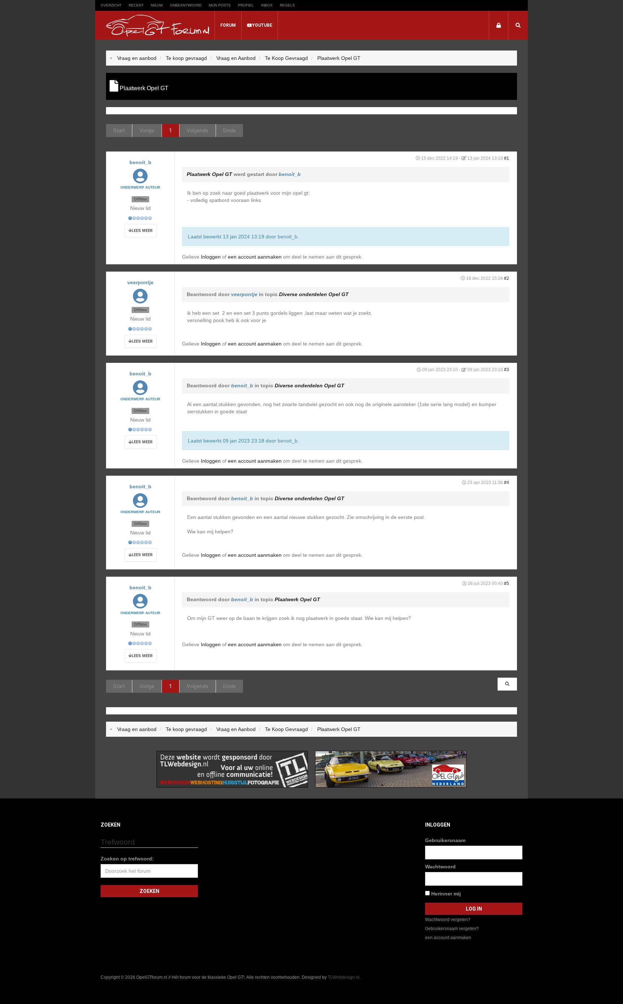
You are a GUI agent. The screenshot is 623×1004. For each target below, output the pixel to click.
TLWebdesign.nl (343, 977)
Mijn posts (220, 5)
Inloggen (211, 257)
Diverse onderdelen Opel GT (314, 294)
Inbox (267, 5)
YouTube (262, 25)
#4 (506, 482)
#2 (506, 278)
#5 (506, 583)
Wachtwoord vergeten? (447, 919)
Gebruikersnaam (445, 840)
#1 (506, 158)
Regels (287, 5)
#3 (506, 369)
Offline (140, 199)
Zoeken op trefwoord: (127, 859)
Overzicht (111, 5)
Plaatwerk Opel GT (209, 174)
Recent (136, 5)
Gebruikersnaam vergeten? (452, 928)
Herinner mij (445, 894)
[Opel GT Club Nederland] (391, 769)
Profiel (246, 5)
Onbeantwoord (186, 5)
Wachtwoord (440, 866)
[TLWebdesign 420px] (232, 769)
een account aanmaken (255, 257)
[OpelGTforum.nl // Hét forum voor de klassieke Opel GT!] (157, 25)
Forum (228, 25)
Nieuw (157, 5)
